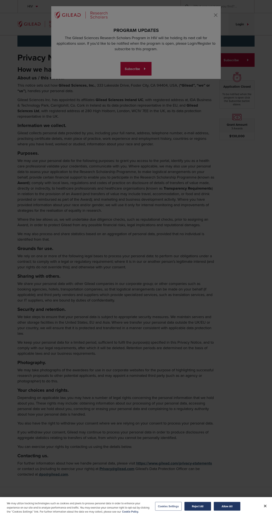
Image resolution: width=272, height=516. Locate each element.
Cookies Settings (168, 506)
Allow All (227, 506)
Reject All (197, 506)
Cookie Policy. (130, 512)
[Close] (265, 506)
